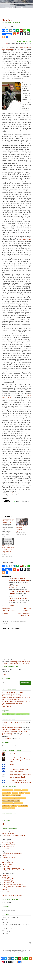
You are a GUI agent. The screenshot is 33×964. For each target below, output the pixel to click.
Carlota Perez (11, 808)
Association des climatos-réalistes (12, 853)
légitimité (16, 621)
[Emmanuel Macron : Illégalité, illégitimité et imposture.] (22, 521)
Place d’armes (6, 875)
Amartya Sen (6, 795)
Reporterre (5, 855)
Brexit (4, 808)
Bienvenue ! (13, 753)
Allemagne (15, 792)
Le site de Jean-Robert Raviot (10, 888)
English (12, 764)
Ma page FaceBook (8, 813)
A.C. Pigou (10, 790)
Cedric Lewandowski (24, 239)
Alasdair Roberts (6, 792)
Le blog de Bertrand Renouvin (11, 868)
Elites (10, 621)
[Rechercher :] (16, 683)
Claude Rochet (8, 22)
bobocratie (14, 805)
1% (4, 790)
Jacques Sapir (6, 866)
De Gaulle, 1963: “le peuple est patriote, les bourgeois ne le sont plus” (20, 759)
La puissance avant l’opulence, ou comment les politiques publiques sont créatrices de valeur (20, 775)
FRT (22, 952)
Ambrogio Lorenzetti (16, 795)
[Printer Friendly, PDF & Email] (23, 41)
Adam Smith (17, 790)
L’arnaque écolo (7, 738)
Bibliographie (6, 805)
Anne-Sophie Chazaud (8, 797)
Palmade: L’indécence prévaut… (11, 729)
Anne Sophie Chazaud (20, 797)
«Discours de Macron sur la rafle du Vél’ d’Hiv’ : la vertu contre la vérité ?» (8, 549)
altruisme (27, 792)
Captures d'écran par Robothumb (12, 895)
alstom (21, 792)
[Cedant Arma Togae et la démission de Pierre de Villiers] (9, 527)
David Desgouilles (7, 862)
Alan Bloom (25, 790)
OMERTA (4, 890)
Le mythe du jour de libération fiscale (13, 722)
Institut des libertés (8, 833)
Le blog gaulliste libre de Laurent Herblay (15, 870)
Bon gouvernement (23, 805)
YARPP (12, 606)
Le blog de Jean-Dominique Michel (12, 884)
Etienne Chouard (7, 841)
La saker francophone (8, 844)
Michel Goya (13, 493)
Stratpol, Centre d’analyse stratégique (13, 835)
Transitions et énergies (9, 857)
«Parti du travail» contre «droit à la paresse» (15, 696)
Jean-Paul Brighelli (8, 842)
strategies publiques (23, 714)
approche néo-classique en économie (11, 800)
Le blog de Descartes (8, 846)
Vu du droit (5, 848)
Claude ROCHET (12, 8)
